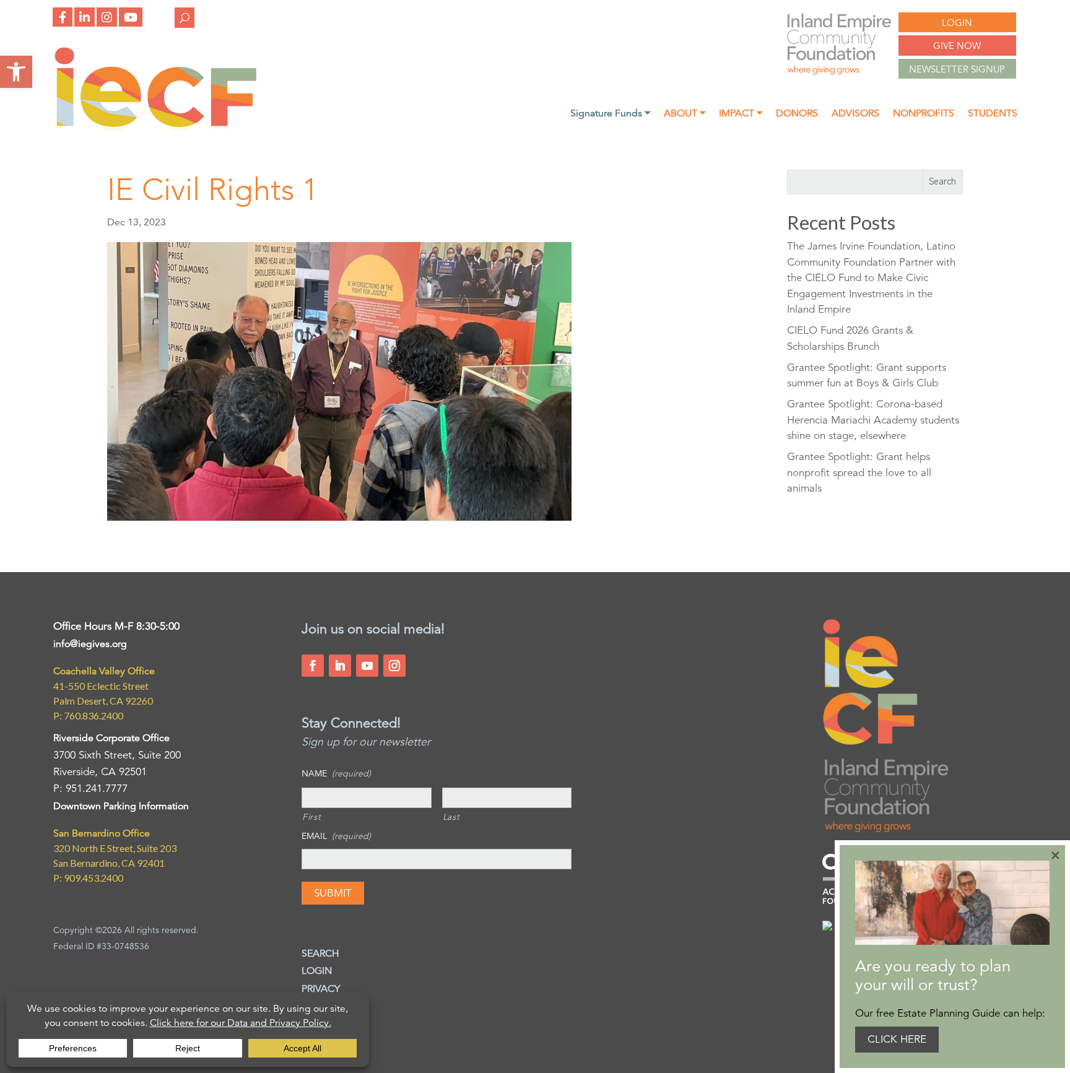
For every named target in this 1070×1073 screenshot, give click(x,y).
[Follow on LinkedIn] (340, 665)
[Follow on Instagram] (394, 665)
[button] (16, 72)
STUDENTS (992, 114)
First (311, 816)
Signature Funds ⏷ (610, 114)
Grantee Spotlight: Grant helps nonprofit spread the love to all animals (859, 472)
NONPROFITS (923, 114)
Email (336, 835)
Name (336, 773)
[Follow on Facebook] (313, 665)
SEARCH (320, 953)
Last (451, 816)
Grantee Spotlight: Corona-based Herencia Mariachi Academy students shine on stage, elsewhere (873, 419)
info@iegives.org (90, 644)
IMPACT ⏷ (740, 114)
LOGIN (957, 22)
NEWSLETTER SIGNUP (957, 69)
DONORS (797, 114)
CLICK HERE (897, 1039)
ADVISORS (855, 114)
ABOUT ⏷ (684, 114)
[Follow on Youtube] (367, 665)
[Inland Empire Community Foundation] (155, 125)
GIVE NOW (957, 45)
